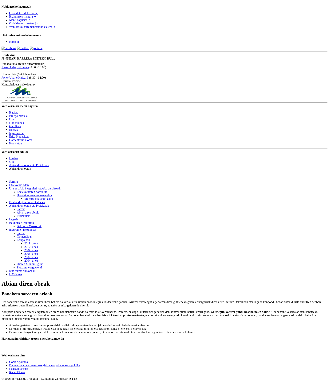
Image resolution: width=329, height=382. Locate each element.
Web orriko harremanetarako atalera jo (32, 26)
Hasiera (13, 158)
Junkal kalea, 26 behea (15, 67)
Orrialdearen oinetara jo (23, 23)
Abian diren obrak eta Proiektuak (29, 165)
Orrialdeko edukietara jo (23, 13)
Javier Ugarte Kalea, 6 (15, 77)
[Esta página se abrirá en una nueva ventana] (9, 48)
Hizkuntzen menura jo (22, 16)
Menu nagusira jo (19, 20)
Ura (11, 161)
